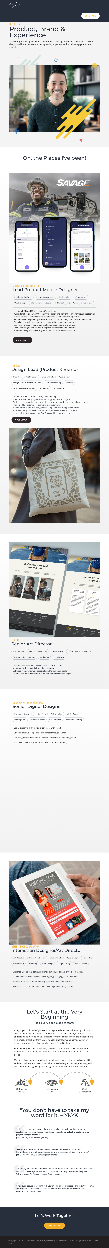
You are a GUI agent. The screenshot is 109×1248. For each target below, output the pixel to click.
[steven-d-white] (14, 3)
